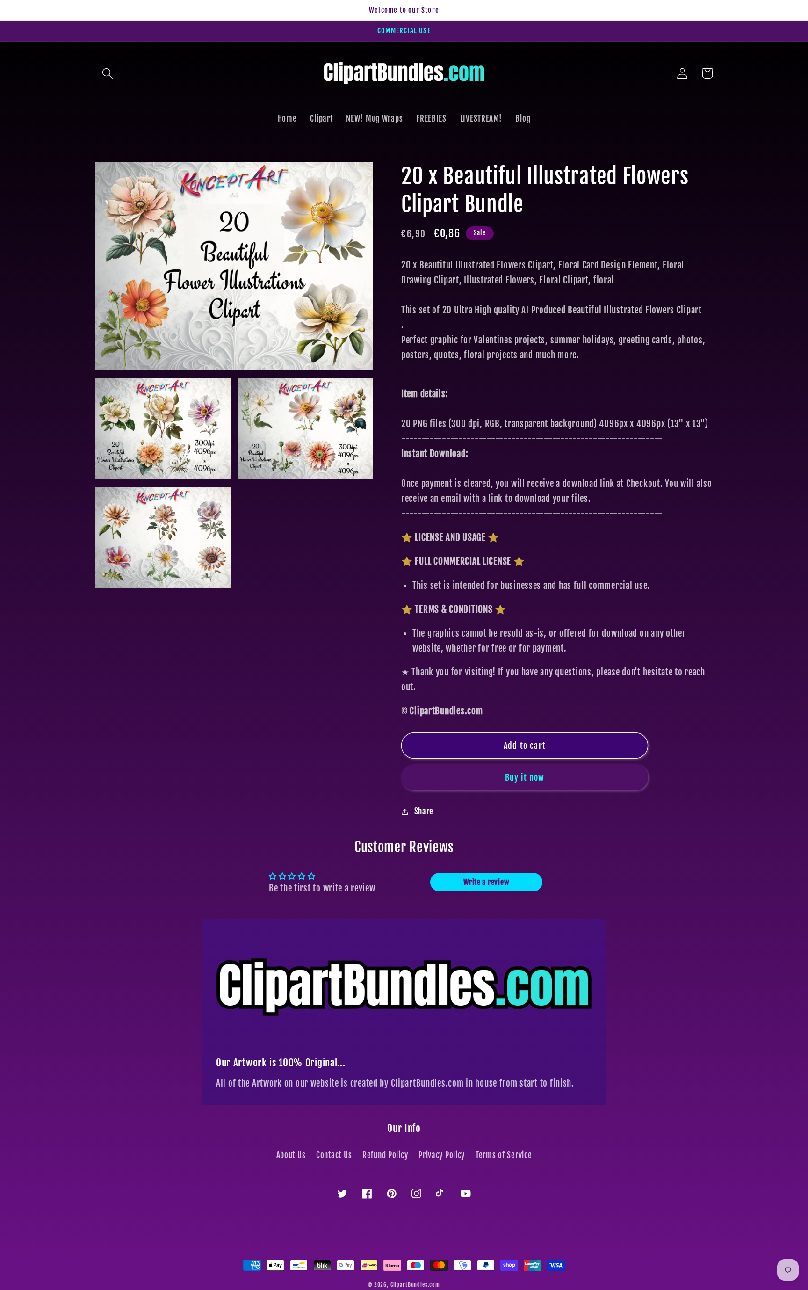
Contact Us (334, 1155)
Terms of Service (504, 1155)
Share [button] (423, 811)
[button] (107, 73)
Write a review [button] (486, 882)
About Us (291, 1155)
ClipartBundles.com (415, 1284)
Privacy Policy (441, 1155)
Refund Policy (385, 1155)
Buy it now (525, 777)
